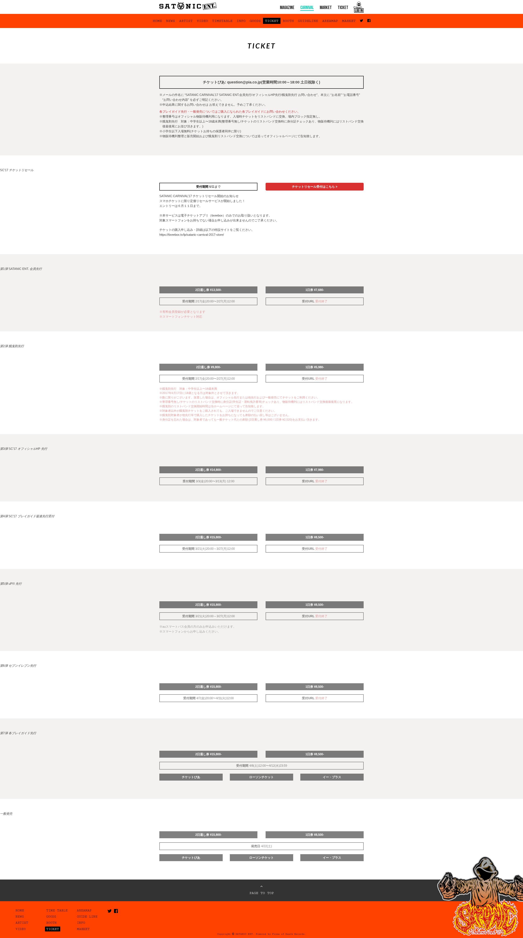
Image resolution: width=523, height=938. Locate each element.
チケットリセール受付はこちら (314, 186)
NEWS (170, 21)
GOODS (255, 21)
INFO (241, 21)
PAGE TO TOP (261, 893)
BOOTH (288, 21)
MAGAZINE (287, 8)
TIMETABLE (222, 21)
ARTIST (186, 21)
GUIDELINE (308, 21)
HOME (157, 21)
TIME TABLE (57, 910)
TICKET (343, 8)
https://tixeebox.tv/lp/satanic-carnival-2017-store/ (191, 234)
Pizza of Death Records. (289, 934)
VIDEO (202, 21)
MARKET (326, 8)
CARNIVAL (307, 8)
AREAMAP (330, 21)
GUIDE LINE (87, 916)
